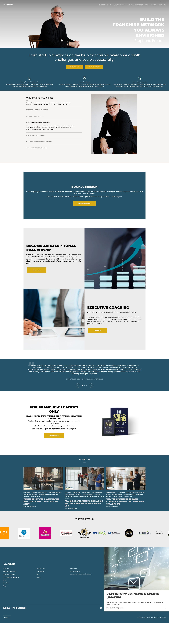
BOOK (4, 580)
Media (38, 577)
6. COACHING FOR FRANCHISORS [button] (36, 147)
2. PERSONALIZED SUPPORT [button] (35, 117)
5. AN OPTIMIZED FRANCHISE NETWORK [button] (39, 141)
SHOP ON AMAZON (54, 435)
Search (156, 617)
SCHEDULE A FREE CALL (84, 203)
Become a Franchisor (9, 571)
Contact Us (40, 571)
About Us (6, 583)
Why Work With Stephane (11, 577)
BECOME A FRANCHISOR (94, 67)
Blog (4, 586)
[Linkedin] (101, 608)
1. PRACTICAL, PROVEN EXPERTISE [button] (37, 110)
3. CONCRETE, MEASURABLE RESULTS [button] (38, 123)
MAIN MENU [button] (6, 568)
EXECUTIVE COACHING (74, 67)
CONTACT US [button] (73, 568)
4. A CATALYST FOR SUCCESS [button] (35, 129)
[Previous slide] (78, 385)
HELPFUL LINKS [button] (41, 568)
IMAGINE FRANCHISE (144, 617)
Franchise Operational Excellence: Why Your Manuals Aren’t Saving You (84, 503)
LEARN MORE (36, 270)
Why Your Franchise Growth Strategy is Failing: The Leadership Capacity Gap (125, 501)
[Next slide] (91, 385)
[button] (82, 385)
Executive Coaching (9, 574)
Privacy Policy (162, 617)
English (162, 1)
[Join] (164, 607)
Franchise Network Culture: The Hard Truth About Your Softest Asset (41, 501)
